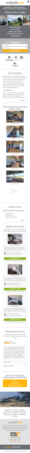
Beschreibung (15, 27)
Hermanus (15, 416)
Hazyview (15, 413)
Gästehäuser (15, 383)
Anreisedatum (26, 45)
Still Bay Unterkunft (22, 9)
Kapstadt (22, 410)
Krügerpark (23, 413)
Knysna (10, 413)
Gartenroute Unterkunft (9, 9)
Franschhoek (15, 411)
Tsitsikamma (15, 414)
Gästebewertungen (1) (15, 34)
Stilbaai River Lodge (15, 441)
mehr (22, 100)
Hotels (15, 380)
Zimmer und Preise (15, 31)
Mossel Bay (22, 414)
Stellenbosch (7, 411)
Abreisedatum (26, 47)
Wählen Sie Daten (15, 258)
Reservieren (15, 36)
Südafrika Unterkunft (18, 7)
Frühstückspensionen (15, 386)
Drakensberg (7, 414)
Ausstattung (15, 29)
